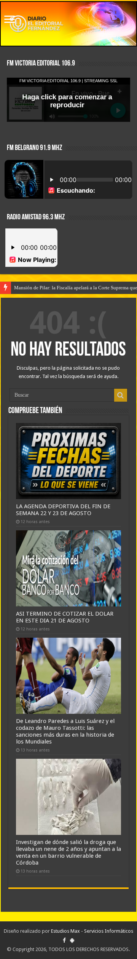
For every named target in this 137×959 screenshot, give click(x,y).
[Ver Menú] (9, 20)
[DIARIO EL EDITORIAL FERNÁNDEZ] (68, 23)
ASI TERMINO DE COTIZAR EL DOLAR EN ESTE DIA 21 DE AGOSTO (64, 617)
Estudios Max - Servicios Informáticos (92, 931)
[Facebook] (64, 940)
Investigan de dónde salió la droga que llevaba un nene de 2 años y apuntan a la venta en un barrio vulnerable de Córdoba (68, 852)
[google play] (72, 940)
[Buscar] (120, 395)
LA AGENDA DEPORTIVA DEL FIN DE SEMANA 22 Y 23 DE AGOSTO (63, 510)
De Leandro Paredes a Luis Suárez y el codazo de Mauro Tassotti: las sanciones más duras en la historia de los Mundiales (65, 731)
